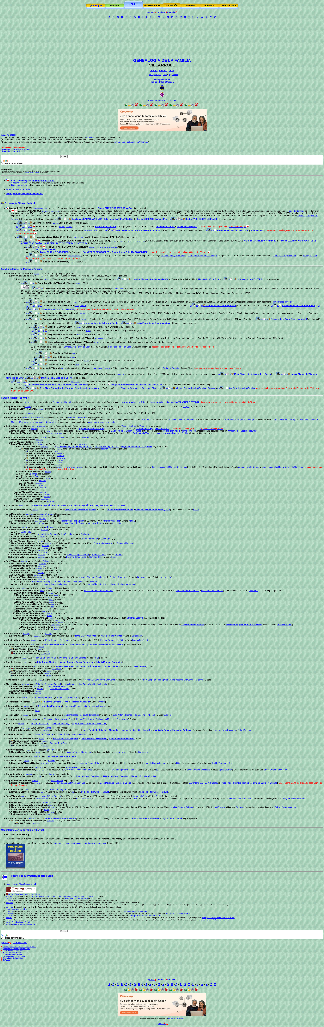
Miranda (93, 582)
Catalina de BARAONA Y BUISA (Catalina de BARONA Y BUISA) (102, 219)
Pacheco (247, 730)
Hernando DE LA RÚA (209, 279)
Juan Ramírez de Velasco (283, 302)
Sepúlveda (144, 640)
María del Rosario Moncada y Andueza (173, 730)
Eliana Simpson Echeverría (122, 739)
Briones (33, 474)
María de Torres (162, 429)
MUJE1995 (32, 818)
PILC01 (53, 651)
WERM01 (21, 723)
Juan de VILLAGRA (165, 227)
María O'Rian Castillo (51, 796)
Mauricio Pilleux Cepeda (162, 82)
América (163, 71)
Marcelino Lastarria (81, 702)
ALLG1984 (26, 633)
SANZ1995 (115, 288)
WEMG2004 (34, 640)
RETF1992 (26, 417)
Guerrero (167, 715)
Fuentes (91, 697)
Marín (143, 666)
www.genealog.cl (155, 75)
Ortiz (178, 763)
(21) (63, 219)
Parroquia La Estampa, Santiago (70, 783)
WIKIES (36, 273)
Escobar (61, 437)
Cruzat (196, 510)
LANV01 (36, 767)
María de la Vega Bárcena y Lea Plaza (74, 446)
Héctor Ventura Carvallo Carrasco (104, 666)
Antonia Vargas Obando (78, 555)
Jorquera (217, 730)
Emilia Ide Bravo (78, 734)
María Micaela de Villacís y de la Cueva (252, 374)
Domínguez (142, 577)
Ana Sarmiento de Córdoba (242, 388)
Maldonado (137, 636)
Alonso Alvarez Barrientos (79, 752)
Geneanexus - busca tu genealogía (27, 894)
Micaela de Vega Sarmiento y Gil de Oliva (38, 422)
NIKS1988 (39, 680)
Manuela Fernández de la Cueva (56, 378)
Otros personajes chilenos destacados (24, 194)
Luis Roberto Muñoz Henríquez (95, 792)
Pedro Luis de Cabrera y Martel (221, 306)
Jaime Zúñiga (62, 734)
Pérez (113, 557)
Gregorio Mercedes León (240, 798)
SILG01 (35, 719)
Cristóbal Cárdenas (118, 577)
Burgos (135, 640)
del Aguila (116, 523)
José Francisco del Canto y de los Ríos (169, 467)
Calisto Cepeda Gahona (182, 807)
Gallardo (85, 534)
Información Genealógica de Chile (16, 949)
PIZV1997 (42, 426)
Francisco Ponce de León (119, 347)
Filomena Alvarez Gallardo (111, 644)
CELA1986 (128, 241)
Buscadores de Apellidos (13, 958)
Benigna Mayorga (125, 543)
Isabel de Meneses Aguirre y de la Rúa (150, 279)
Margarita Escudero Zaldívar (144, 776)
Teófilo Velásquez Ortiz (89, 763)
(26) (28, 283)
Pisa (36, 476)
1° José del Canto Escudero (86, 776)
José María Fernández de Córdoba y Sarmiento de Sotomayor (69, 388)
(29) (107, 385)
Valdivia (301, 215)
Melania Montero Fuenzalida (108, 662)
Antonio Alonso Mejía (59, 689)
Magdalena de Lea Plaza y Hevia (136, 446)
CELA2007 (37, 208)
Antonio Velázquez (111, 521)
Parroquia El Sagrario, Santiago (202, 256)
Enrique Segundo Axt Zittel (112, 640)
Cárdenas (130, 618)
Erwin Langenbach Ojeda (123, 770)
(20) (176, 219)
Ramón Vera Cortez (85, 719)
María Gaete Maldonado (86, 636)
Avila (53, 781)
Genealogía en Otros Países (14, 956)
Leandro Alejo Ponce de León (77, 347)
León (51, 774)
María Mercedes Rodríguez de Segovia (81, 715)
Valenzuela (166, 577)
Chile (171, 71)
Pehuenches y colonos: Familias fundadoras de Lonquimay (79, 843)
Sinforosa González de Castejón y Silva (138, 388)
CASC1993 (32, 417)
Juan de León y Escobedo (284, 256)
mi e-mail (90, 137)
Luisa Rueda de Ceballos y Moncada (100, 730)
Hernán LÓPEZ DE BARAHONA (151, 219)
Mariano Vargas (99, 555)
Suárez (47, 728)
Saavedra (136, 666)
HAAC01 (24, 697)
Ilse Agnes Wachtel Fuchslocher (93, 684)
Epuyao (62, 789)
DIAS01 (41, 739)
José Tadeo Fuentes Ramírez (235, 783)
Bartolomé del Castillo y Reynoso (126, 431)
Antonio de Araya (144, 429)
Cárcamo (49, 527)
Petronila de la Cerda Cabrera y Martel (288, 319)
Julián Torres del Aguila (74, 523)
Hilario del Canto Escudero (116, 776)
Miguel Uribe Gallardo (48, 534)
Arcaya (232, 730)
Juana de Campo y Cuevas (264, 783)
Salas (240, 730)
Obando (118, 555)
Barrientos (143, 752)
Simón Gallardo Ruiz (97, 584)
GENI (57, 211)
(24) (112, 230)
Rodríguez (106, 449)
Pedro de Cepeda (171, 368)
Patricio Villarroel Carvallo (21, 922)
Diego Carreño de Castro (46, 249)
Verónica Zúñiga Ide (44, 734)
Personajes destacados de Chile (15, 952)
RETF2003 (53, 433)
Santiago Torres (96, 557)
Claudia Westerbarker (56, 686)
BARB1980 (26, 728)
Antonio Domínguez (73, 582)
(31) (31, 388)
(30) (24, 385)
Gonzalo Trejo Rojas (59, 743)
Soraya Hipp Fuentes (44, 697)
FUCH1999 (25, 684)
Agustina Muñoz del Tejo (285, 420)
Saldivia (139, 618)
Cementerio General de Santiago (203, 783)
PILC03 (41, 767)
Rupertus (54, 789)
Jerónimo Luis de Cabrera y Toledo (298, 306)
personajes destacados (43, 180)
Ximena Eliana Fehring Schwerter (100, 680)
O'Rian (135, 798)
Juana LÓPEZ (257, 230)
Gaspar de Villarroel (20, 183)
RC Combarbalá (83, 798)
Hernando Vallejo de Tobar (133, 402)
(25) (123, 279)
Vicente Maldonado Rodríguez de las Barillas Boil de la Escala (58, 385)
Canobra (288, 625)
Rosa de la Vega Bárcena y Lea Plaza (49, 505)
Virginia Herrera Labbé (171, 818)
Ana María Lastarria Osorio (55, 702)
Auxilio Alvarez (120, 752)
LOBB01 (24, 658)
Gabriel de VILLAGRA (105, 227)
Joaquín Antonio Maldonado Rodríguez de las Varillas (136, 385)
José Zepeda (219, 807)
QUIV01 (26, 706)
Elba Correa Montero (47, 662)
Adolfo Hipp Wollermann (68, 697)
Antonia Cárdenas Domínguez (92, 577)
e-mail (43, 653)
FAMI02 (78, 327)
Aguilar (132, 521)
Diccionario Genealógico (12, 954)
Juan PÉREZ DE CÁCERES (96, 252)
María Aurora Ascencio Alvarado (98, 591)
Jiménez (132, 426)
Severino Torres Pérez (76, 557)
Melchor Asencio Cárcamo (187, 591)
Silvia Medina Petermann (50, 706)
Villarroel (175, 75)
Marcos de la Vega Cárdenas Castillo (171, 433)
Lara (315, 256)
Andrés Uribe (67, 534)
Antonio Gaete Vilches (111, 636)
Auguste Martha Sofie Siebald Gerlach (89, 723)
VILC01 (36, 666)
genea (151, 12)
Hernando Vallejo (157, 402)
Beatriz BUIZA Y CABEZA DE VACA (115, 208)
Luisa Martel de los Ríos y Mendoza (57, 309)
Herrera (73, 767)
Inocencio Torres (95, 523)
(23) (212, 230)
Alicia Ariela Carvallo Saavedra (70, 666)
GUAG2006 (9, 913)
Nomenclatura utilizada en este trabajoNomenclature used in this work (16, 150)
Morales (59, 781)
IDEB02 (26, 734)
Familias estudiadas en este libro (135, 911)
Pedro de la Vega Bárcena (107, 446)
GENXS (10, 894)
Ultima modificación (156, 100)
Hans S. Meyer (70, 684)
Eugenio (50, 750)
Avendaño (253, 591)
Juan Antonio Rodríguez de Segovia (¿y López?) (135, 715)
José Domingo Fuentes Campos (115, 783)
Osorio (102, 702)
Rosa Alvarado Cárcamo (212, 591)
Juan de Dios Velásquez (155, 763)
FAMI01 (23, 796)
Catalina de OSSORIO (187, 227)
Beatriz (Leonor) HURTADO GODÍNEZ (129, 252)
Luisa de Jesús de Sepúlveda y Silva (152, 510)
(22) (23, 223)
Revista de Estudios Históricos (83, 896)
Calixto (46, 561)
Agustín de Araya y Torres (91, 429)
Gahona (239, 807)
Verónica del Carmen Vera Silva (58, 719)
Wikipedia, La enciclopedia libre (23, 924)
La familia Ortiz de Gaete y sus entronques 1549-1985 (50, 896)
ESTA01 (53, 625)
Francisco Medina (73, 706)
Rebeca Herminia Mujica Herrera (60, 818)
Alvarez (280, 625)
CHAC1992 (43, 208)
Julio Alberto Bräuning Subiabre (82, 644)
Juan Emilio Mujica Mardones (145, 818)
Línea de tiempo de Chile (18, 189)
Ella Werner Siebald (40, 723)
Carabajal (46, 803)
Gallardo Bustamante (54, 584)
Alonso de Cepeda (101, 368)
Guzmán (228, 770)
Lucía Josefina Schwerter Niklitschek (186, 680)
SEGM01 (25, 715)
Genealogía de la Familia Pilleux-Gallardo (19, 947)
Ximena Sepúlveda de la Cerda (62, 756)
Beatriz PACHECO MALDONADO (201, 219)
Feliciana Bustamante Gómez (122, 584)
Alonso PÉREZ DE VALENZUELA (232, 230)
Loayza (186, 407)
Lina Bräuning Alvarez (54, 644)
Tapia (124, 426)
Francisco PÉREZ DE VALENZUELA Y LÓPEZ (138, 230)
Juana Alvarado (47, 514)
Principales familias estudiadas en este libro (146, 916)
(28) (18, 382)
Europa (154, 71)
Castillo (158, 796)
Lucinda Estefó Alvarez (192, 625)
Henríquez (307, 256)
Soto (67, 767)
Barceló (225, 730)
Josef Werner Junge (61, 723)
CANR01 (59, 467)
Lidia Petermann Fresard (94, 706)
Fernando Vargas (90, 539)
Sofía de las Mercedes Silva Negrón (112, 719)
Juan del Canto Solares (248, 467)
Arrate (96, 658)
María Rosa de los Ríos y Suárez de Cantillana (282, 467)
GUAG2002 (28, 407)
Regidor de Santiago (295, 211)
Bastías (51, 761)
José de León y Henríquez (173, 256)
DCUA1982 (94, 230)
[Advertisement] (162, 38)
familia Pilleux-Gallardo (32, 172)
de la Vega (146, 420)
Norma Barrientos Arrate (45, 658)
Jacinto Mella (25, 532)
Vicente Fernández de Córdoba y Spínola (195, 388)
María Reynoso (189, 431)
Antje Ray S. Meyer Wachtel (48, 684)
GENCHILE (76, 237)
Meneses (83, 444)
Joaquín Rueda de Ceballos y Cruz (137, 730)
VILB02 (33, 644)
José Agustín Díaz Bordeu (94, 739)
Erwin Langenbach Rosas (198, 770)
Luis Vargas (106, 539)
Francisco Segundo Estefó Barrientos (244, 625)
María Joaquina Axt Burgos (57, 640)
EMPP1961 (9, 907)
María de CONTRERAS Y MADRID (260, 241)
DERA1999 (39, 798)
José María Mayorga (103, 543)
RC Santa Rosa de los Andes (79, 770)
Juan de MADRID (287, 241)
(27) (34, 302)
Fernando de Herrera (77, 417)
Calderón (84, 437)
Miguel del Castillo (171, 431)
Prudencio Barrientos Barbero (72, 658)
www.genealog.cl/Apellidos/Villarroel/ (131, 142)
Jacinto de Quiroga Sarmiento (181, 420)
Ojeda (221, 770)
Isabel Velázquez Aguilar (72, 521)
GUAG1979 (9, 911)
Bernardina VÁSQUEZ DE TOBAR (183, 402)
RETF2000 (141, 241)
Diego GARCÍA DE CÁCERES (54, 252)
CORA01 (25, 662)
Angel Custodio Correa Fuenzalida (76, 662)
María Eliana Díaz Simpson (65, 739)
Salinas (48, 633)
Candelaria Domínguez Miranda (46, 582)
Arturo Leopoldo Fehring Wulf (155, 680)
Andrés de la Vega (141, 433)
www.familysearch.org (20, 909)
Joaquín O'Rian (140, 796)
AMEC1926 (114, 241)
